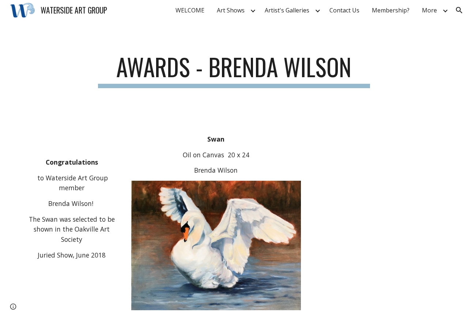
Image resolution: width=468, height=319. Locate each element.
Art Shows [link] (231, 10)
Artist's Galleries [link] (287, 10)
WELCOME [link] (190, 10)
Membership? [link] (391, 10)
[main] (234, 70)
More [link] (429, 10)
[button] (459, 10)
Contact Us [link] (344, 10)
